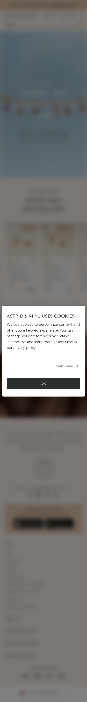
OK (43, 383)
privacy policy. (24, 348)
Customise (63, 366)
